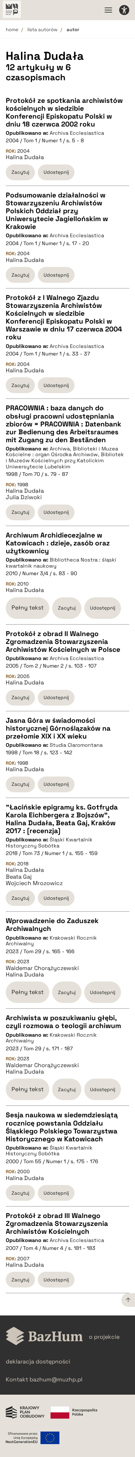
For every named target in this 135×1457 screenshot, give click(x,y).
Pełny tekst (28, 607)
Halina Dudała (25, 157)
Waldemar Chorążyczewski (42, 968)
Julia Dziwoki (24, 497)
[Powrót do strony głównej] (44, 1336)
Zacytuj (20, 172)
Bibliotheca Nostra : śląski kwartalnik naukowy (61, 562)
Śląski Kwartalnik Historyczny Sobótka (49, 842)
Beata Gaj (19, 877)
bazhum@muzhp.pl (56, 1379)
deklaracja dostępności (38, 1361)
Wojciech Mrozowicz (34, 883)
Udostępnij (56, 172)
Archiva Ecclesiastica (77, 133)
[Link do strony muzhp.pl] (12, 10)
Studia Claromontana (76, 745)
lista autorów (42, 30)
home (12, 30)
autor (73, 30)
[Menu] (108, 10)
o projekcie (104, 1337)
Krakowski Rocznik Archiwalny (51, 941)
